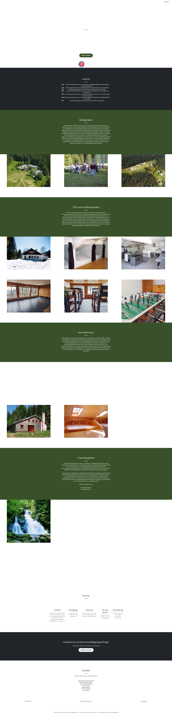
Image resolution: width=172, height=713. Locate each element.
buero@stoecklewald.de (86, 701)
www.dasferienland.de (86, 489)
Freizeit (149, 1)
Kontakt (166, 1)
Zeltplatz (136, 1)
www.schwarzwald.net (86, 487)
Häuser (143, 1)
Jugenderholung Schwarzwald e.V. (15, 2)
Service (160, 1)
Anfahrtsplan (144, 701)
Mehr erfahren (86, 55)
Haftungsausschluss (103, 712)
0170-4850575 (28, 701)
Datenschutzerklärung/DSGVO (113, 712)
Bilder (154, 1)
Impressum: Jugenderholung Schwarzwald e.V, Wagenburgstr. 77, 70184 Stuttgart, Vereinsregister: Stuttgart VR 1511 (75, 712)
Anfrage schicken (86, 650)
